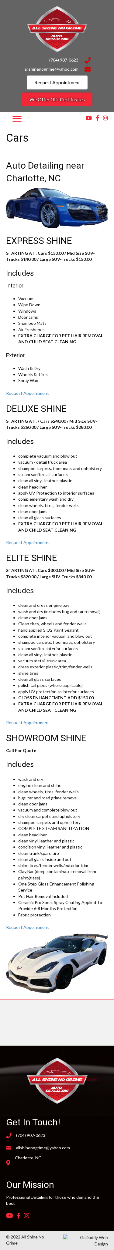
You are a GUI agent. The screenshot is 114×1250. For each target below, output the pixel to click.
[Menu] (17, 119)
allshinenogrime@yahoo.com (51, 69)
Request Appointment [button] (27, 393)
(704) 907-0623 (63, 59)
